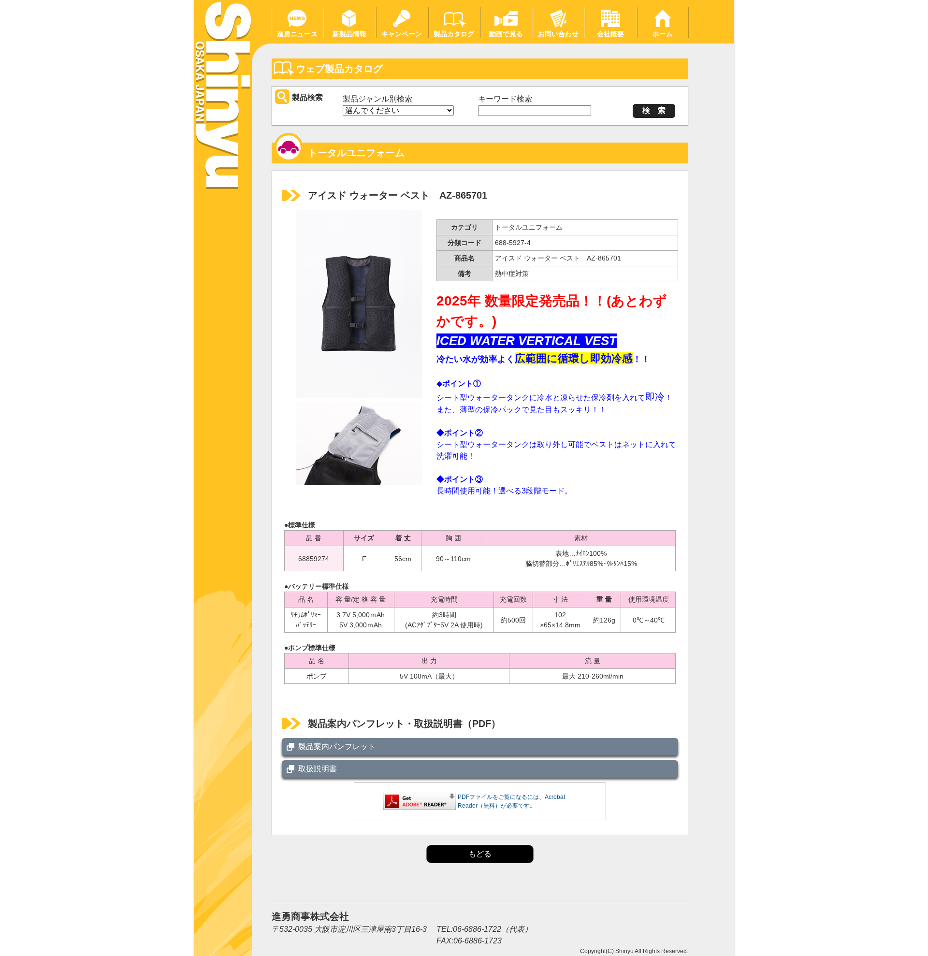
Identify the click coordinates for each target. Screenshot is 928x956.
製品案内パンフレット (337, 746)
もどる (480, 854)
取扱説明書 (317, 769)
